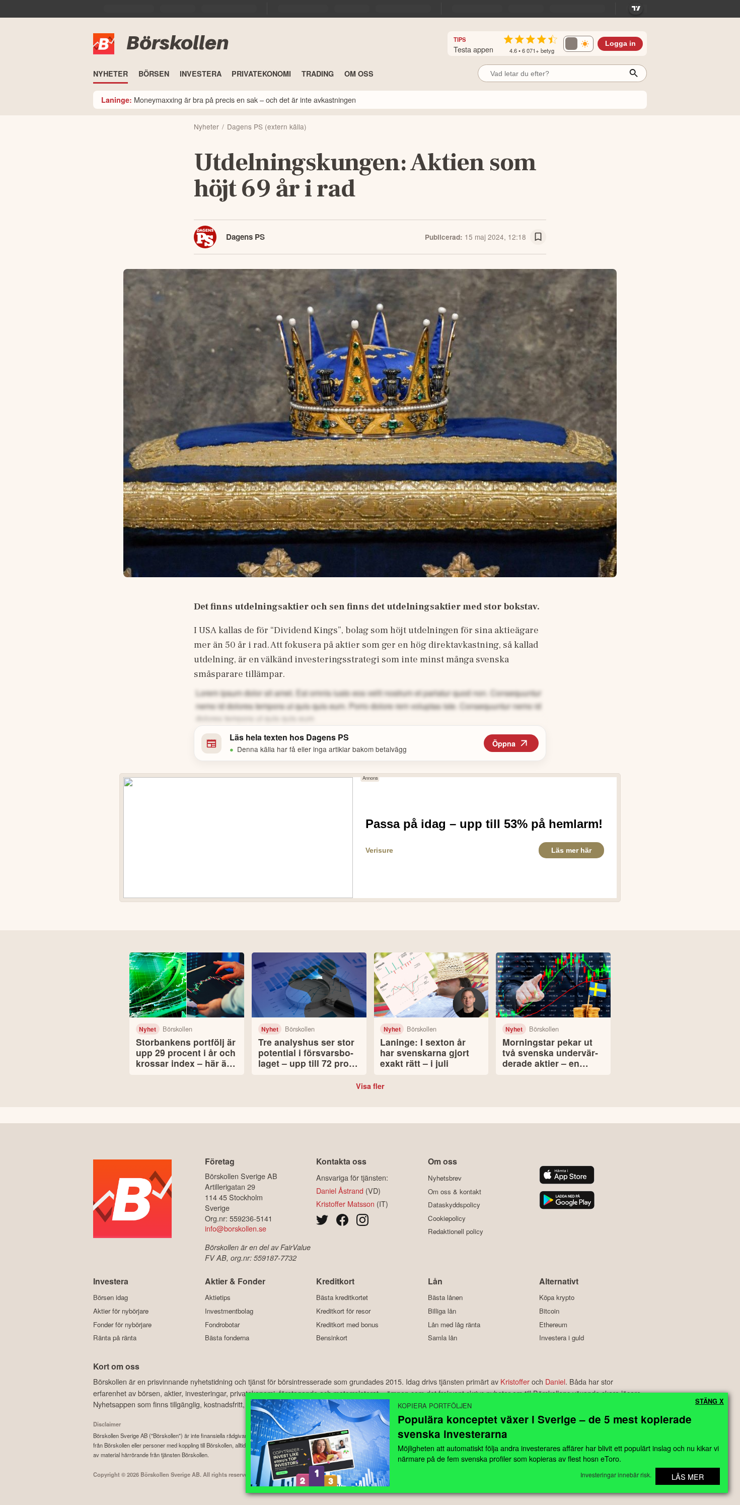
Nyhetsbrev (445, 1178)
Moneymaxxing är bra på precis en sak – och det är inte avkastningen (228, 99)
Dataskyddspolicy (454, 1204)
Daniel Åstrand (339, 1190)
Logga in (620, 43)
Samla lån (442, 1337)
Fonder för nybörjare (122, 1324)
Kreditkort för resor (343, 1311)
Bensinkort (331, 1337)
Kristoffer (515, 1381)
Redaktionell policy (455, 1231)
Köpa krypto (556, 1297)
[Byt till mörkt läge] (578, 44)
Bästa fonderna (227, 1337)
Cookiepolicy (447, 1218)
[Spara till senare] (538, 237)
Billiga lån (442, 1311)
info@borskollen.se (235, 1228)
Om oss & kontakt (454, 1191)
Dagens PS (245, 236)
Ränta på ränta (114, 1337)
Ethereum (553, 1324)
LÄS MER (688, 1476)
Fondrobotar (222, 1324)
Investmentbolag (229, 1311)
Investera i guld (561, 1337)
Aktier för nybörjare (121, 1311)
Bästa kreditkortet (342, 1297)
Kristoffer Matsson (345, 1203)
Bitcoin (549, 1311)
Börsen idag (110, 1297)
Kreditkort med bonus (347, 1324)
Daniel (555, 1381)
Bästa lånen (445, 1297)
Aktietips (218, 1297)
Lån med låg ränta (454, 1324)
